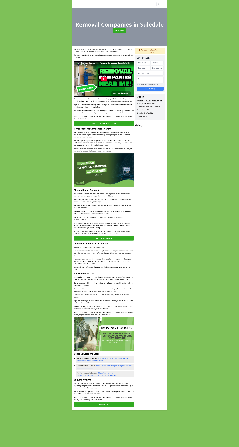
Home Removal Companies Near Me (149, 100)
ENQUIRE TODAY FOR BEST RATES (104, 124)
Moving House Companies (146, 103)
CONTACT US (103, 404)
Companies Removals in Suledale (148, 107)
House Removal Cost (144, 110)
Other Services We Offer (145, 113)
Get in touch (119, 30)
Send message (150, 89)
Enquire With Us (142, 116)
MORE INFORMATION (104, 238)
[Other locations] (158, 4)
